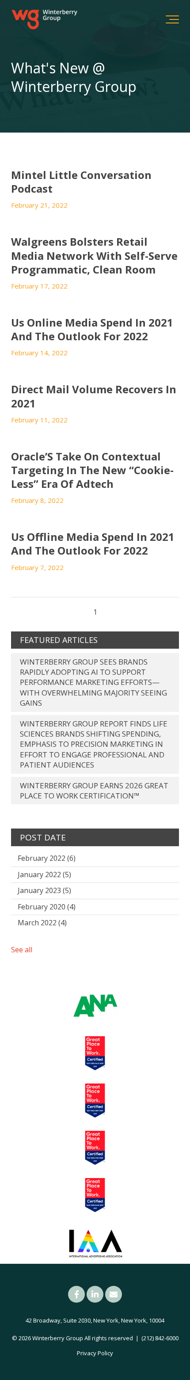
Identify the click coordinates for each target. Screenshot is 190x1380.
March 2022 (42, 923)
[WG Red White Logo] (44, 19)
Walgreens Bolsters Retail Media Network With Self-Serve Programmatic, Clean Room (94, 255)
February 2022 (47, 858)
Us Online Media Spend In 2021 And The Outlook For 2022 (92, 329)
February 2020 (47, 907)
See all (21, 949)
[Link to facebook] (76, 1294)
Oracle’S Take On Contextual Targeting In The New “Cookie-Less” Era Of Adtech (92, 470)
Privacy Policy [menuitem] (95, 1353)
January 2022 (44, 874)
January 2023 (44, 890)
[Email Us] (113, 1294)
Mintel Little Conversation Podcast (81, 181)
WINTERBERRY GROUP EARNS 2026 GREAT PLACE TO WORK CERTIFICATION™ (94, 790)
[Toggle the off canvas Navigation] (172, 19)
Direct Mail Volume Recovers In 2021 (93, 396)
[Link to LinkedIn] (95, 1294)
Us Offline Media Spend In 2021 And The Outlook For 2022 (93, 543)
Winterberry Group (57, 1338)
